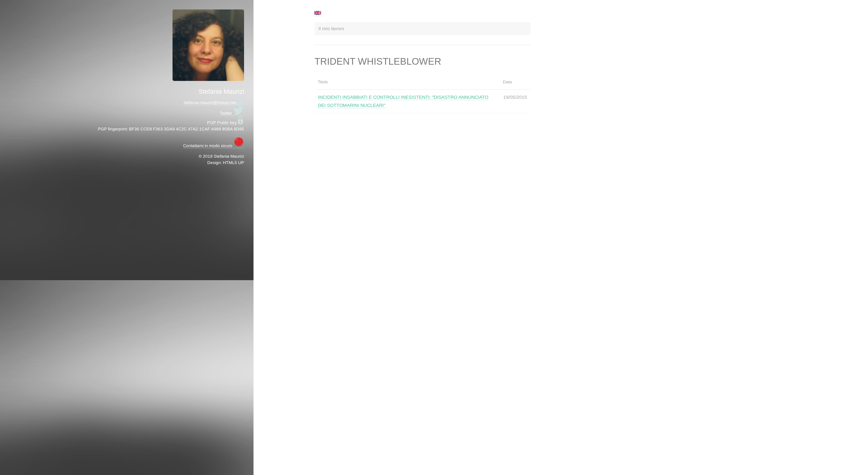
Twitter (226, 113)
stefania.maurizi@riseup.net (210, 102)
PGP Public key (222, 122)
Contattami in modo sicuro (208, 145)
